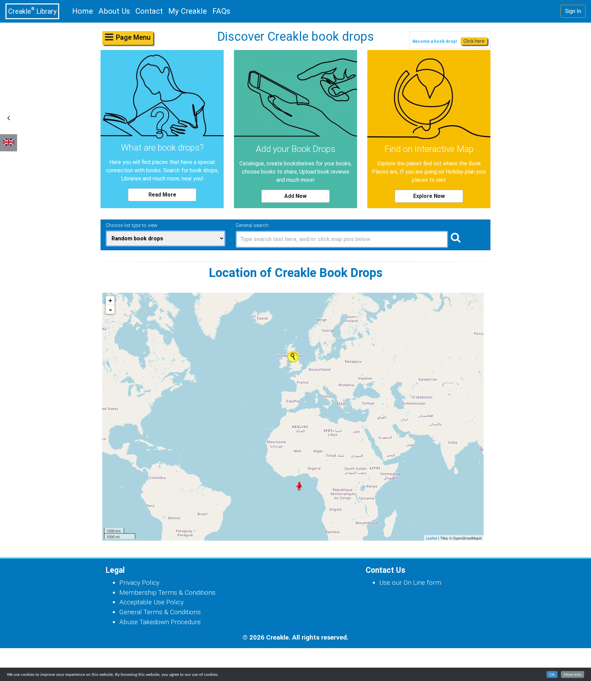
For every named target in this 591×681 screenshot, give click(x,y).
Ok (552, 674)
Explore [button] (429, 196)
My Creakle (187, 11)
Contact (149, 11)
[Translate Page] (8, 142)
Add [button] (295, 196)
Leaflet (431, 538)
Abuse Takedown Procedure (160, 622)
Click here (474, 41)
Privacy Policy (139, 583)
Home (84, 10)
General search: (253, 226)
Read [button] (162, 194)
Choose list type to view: (132, 226)
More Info (572, 674)
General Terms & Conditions (160, 612)
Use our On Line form (410, 583)
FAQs (221, 11)
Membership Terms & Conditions (167, 592)
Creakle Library (32, 11)
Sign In (573, 11)
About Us (114, 11)
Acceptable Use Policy (151, 602)
